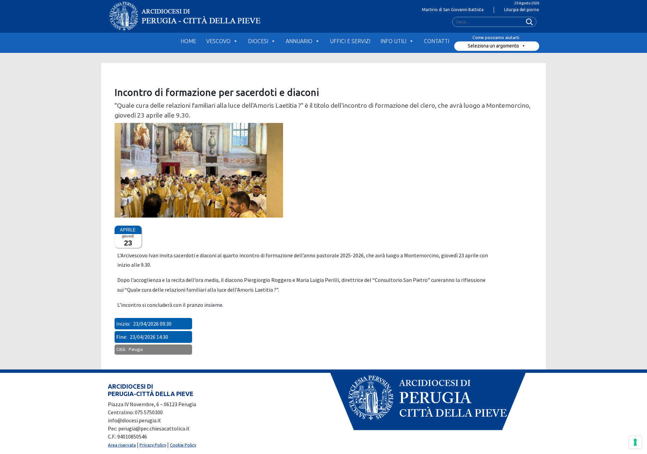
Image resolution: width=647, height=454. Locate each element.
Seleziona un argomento (493, 45)
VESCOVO (218, 41)
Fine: (121, 336)
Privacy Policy (153, 445)
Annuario (299, 41)
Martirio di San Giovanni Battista (453, 9)
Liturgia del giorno (521, 9)
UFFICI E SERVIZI (350, 41)
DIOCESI (258, 41)
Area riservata (122, 445)
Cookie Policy (183, 445)
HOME (188, 41)
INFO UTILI (393, 41)
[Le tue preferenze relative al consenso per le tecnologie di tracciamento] (635, 442)
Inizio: (123, 323)
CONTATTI (436, 41)
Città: (121, 349)
